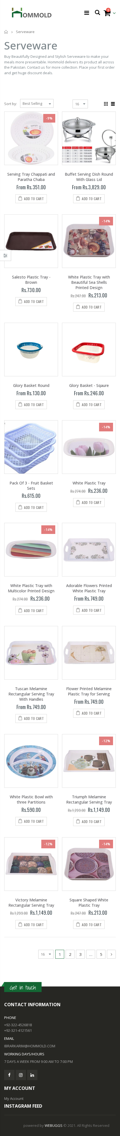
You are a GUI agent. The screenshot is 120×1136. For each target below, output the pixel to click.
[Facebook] (9, 1075)
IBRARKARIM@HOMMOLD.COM (29, 1045)
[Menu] (86, 12)
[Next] (111, 954)
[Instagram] (21, 1075)
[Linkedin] (32, 1075)
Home (6, 32)
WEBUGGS (54, 1125)
